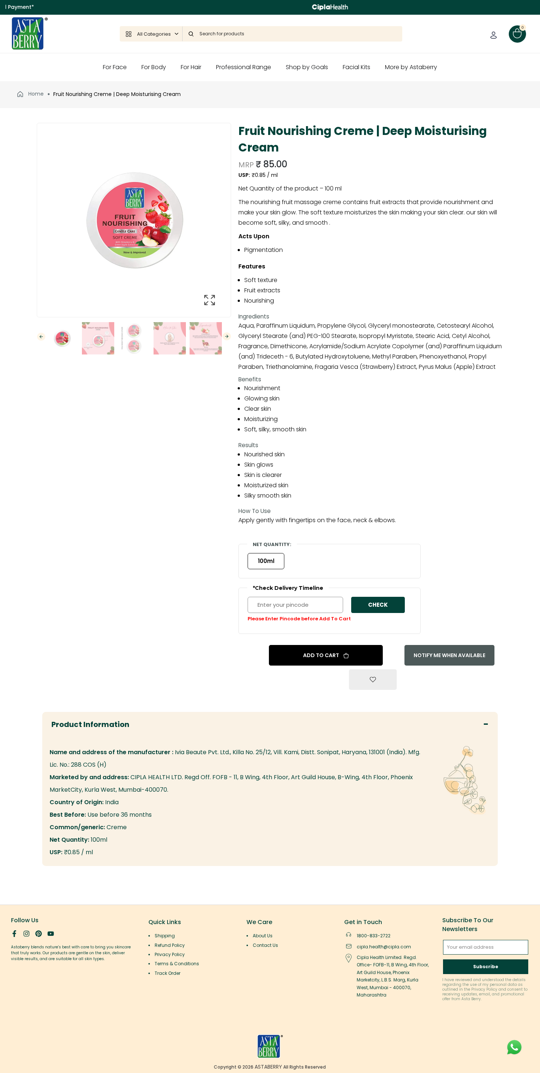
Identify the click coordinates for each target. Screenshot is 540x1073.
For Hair (191, 67)
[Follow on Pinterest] (38, 933)
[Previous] (41, 336)
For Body (153, 67)
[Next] (227, 336)
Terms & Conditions (177, 963)
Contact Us (265, 945)
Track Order (167, 973)
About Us (263, 936)
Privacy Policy (170, 954)
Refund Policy (170, 945)
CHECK (378, 605)
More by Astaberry (411, 67)
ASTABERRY (268, 1066)
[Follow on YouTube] (50, 933)
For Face (115, 67)
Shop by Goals (307, 67)
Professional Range (243, 67)
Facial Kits (356, 67)
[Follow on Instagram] (26, 933)
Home (35, 93)
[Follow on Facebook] (14, 933)
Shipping (165, 936)
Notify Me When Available (449, 655)
